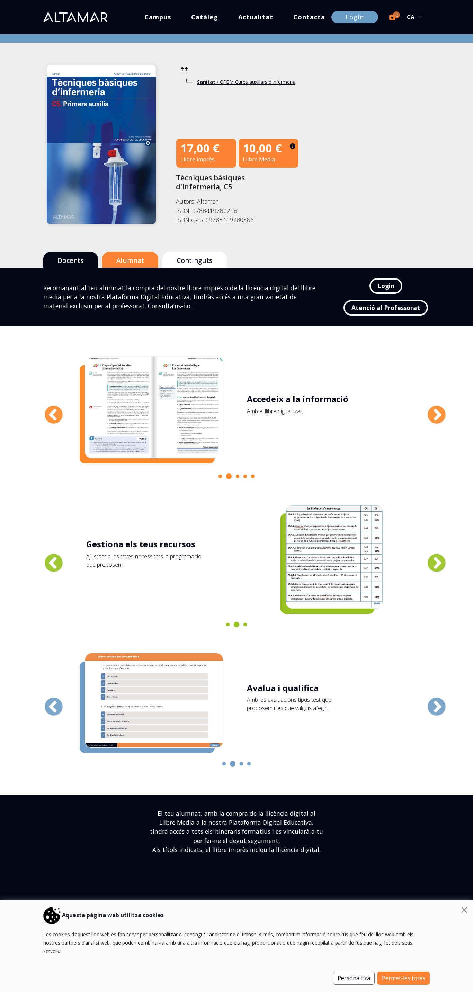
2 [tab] (229, 476)
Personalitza (354, 978)
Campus (157, 17)
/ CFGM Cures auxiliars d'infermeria (246, 82)
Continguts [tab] (195, 260)
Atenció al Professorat (385, 307)
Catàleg (204, 17)
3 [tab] (239, 478)
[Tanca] (464, 910)
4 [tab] (246, 478)
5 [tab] (254, 478)
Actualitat (255, 17)
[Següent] (429, 408)
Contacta (309, 17)
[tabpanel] (234, 407)
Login (355, 17)
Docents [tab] (70, 260)
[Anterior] (46, 408)
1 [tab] (221, 478)
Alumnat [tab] (130, 260)
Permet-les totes (403, 978)
